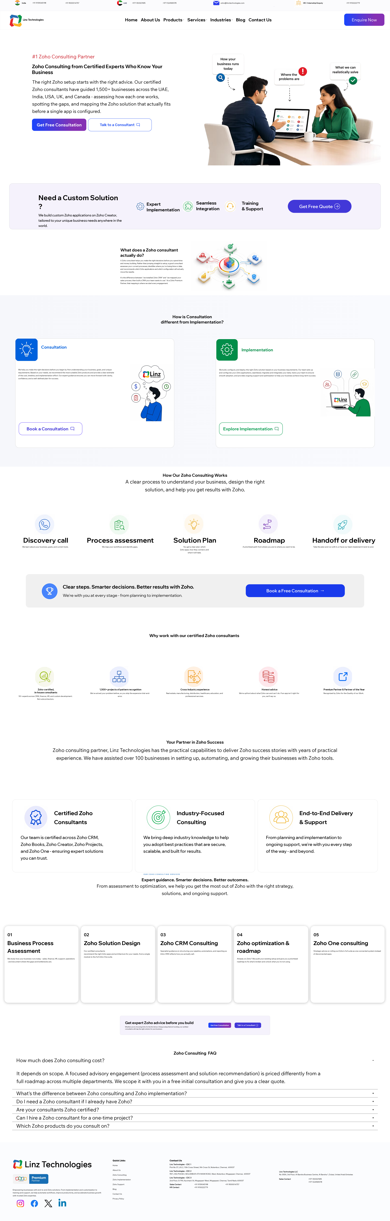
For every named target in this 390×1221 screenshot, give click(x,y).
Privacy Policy (119, 1199)
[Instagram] (20, 1203)
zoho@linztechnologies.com (232, 3)
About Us (117, 1170)
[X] (48, 1203)
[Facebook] (34, 1203)
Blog (114, 1189)
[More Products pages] (183, 19)
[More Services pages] (206, 19)
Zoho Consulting (120, 1175)
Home (115, 1165)
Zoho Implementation (122, 1179)
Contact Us (117, 1194)
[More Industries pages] (232, 19)
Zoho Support (118, 1184)
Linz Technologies (33, 19)
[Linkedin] (62, 1203)
